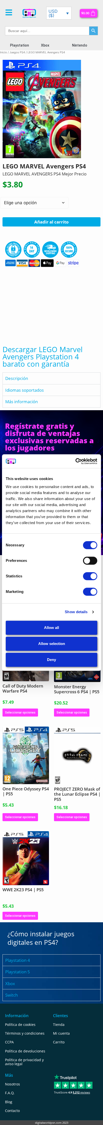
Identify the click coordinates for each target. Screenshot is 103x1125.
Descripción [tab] (16, 378)
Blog (8, 1101)
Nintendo (79, 45)
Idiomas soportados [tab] (24, 390)
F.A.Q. (9, 1092)
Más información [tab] (21, 401)
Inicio (3, 52)
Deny (51, 659)
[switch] (90, 561)
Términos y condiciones (24, 1033)
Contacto (12, 1110)
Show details (76, 612)
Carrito (58, 1042)
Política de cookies (20, 1024)
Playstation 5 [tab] (17, 972)
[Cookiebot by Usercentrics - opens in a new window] (75, 461)
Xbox (45, 45)
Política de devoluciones (25, 1051)
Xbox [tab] (10, 983)
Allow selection (51, 643)
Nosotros (12, 1084)
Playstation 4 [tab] (17, 960)
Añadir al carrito (51, 222)
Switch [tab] (11, 995)
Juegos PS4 (17, 52)
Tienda (58, 1024)
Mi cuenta (61, 1033)
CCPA (9, 1042)
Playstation (19, 45)
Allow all (51, 627)
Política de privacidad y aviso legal (24, 1061)
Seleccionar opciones (20, 712)
